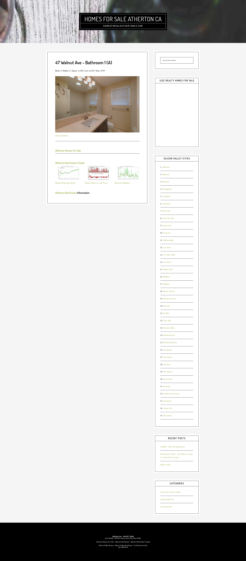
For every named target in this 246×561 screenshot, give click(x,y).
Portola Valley (169, 328)
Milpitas (166, 284)
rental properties (167, 499)
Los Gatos (167, 262)
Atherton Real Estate (66, 192)
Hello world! (165, 464)
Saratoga (166, 386)
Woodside (167, 415)
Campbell (166, 196)
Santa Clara (168, 379)
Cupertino (166, 203)
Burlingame (167, 189)
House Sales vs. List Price (96, 182)
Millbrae (166, 276)
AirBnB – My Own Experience (172, 446)
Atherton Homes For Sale (68, 150)
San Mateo (167, 371)
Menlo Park (168, 269)
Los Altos (167, 247)
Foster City (166, 225)
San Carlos (167, 357)
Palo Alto (167, 320)
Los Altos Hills (169, 255)
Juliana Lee (117, 536)
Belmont (165, 174)
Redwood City (169, 335)
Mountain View (169, 298)
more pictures (61, 135)
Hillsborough (168, 240)
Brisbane (165, 181)
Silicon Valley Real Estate (123, 545)
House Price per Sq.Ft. (65, 182)
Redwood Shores (170, 342)
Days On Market (122, 182)
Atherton (166, 167)
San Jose (166, 364)
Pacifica (166, 313)
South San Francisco (171, 393)
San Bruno (167, 350)
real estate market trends (170, 492)
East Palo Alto (168, 218)
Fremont (166, 233)
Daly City (166, 211)
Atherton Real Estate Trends (69, 163)
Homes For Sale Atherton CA (123, 19)
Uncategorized (166, 506)
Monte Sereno (169, 291)
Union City (167, 408)
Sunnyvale (167, 401)
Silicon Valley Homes (106, 545)
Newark (166, 306)
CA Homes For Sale (140, 545)
